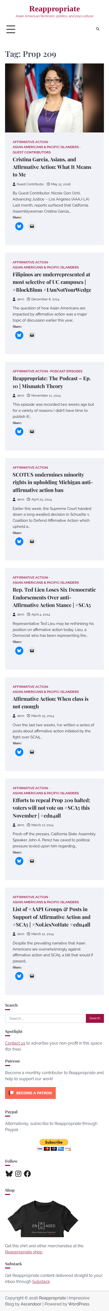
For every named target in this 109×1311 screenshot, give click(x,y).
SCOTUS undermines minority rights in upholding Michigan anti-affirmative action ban (53, 482)
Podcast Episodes (66, 371)
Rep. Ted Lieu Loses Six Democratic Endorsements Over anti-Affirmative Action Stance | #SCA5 (54, 597)
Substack (41, 1281)
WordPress (78, 1304)
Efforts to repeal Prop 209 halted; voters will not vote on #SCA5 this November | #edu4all (51, 808)
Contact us (15, 1043)
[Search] (97, 29)
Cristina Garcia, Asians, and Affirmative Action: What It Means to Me (52, 167)
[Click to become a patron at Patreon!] (30, 1100)
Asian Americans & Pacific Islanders (46, 147)
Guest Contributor (30, 184)
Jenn (20, 299)
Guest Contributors (32, 152)
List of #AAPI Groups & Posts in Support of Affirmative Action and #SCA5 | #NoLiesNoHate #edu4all (51, 917)
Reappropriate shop (23, 1252)
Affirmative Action (30, 142)
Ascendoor (31, 1304)
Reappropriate (54, 8)
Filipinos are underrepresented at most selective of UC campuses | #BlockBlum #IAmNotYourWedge (52, 282)
